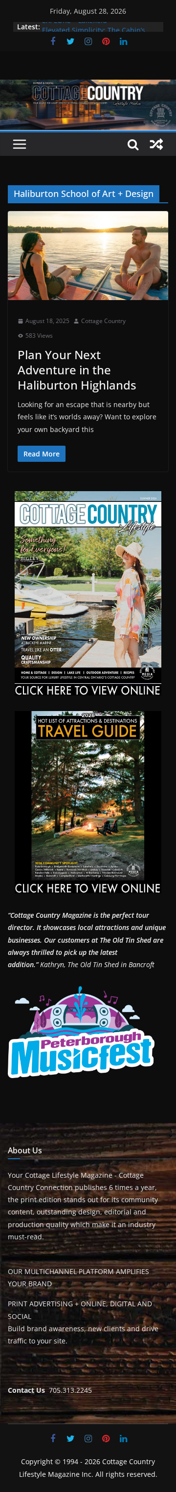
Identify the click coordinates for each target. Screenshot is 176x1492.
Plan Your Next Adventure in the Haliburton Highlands (77, 369)
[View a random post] (156, 144)
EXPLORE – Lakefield (74, 26)
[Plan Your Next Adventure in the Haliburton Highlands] (88, 255)
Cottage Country (103, 321)
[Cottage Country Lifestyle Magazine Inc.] (88, 86)
